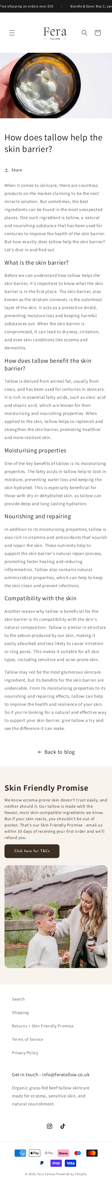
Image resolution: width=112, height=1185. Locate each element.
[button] (12, 32)
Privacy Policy (25, 1052)
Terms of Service (27, 1039)
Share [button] (16, 170)
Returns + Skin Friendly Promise (43, 1026)
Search (18, 999)
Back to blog (60, 751)
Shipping (20, 1012)
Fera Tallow (46, 1174)
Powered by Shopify (71, 1174)
